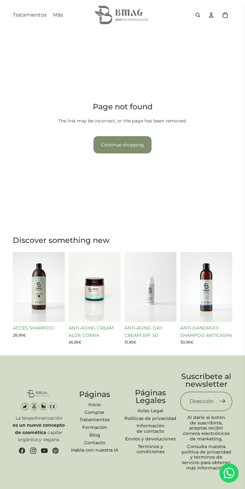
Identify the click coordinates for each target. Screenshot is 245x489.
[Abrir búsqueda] (198, 15)
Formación (94, 427)
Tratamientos (94, 420)
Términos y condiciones (151, 449)
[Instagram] (33, 450)
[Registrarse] (222, 401)
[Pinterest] (55, 450)
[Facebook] (22, 450)
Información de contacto (151, 428)
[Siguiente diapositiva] (60, 287)
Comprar (95, 412)
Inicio (94, 404)
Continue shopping (122, 145)
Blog (94, 435)
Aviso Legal (150, 411)
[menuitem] (58, 15)
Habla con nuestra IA (94, 450)
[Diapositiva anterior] (18, 287)
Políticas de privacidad (150, 418)
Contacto (94, 443)
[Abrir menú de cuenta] (211, 15)
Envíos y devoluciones (150, 439)
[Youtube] (44, 450)
